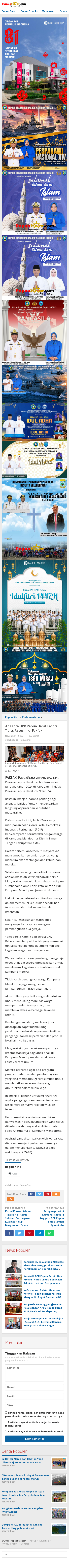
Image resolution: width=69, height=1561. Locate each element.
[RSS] (10, 1199)
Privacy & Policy (9, 1543)
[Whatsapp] (49, 1233)
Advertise (44, 1540)
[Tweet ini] (19, 1233)
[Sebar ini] (9, 1233)
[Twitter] (39, 1194)
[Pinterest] (47, 1194)
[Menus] (65, 4)
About (33, 1540)
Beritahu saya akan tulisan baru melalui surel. (36, 1431)
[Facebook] (31, 1194)
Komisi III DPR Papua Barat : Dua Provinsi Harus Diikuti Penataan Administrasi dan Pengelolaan (43, 1279)
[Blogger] (56, 1194)
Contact (25, 1543)
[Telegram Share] (39, 1233)
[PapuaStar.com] (14, 4)
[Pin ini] (29, 1233)
